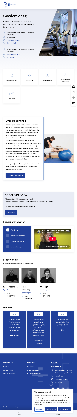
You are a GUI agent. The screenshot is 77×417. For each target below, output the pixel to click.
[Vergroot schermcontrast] (73, 97)
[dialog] (52, 401)
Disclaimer (30, 367)
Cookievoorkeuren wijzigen (11, 407)
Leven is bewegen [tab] (16, 247)
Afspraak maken (11, 80)
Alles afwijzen (51, 409)
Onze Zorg (29, 80)
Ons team (6, 367)
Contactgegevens (9, 373)
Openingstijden (47, 80)
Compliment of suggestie (65, 80)
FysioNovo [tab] (14, 230)
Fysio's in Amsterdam (34, 373)
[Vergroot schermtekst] (73, 92)
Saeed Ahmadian (10, 287)
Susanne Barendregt (26, 288)
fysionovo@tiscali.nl (13, 40)
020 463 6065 (11, 43)
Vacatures (11, 98)
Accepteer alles (64, 409)
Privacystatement (33, 370)
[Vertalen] (73, 103)
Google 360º (12, 212)
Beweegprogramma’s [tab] (18, 241)
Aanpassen (39, 409)
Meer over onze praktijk (15, 175)
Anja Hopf (44, 287)
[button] (73, 86)
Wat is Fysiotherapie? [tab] (18, 235)
